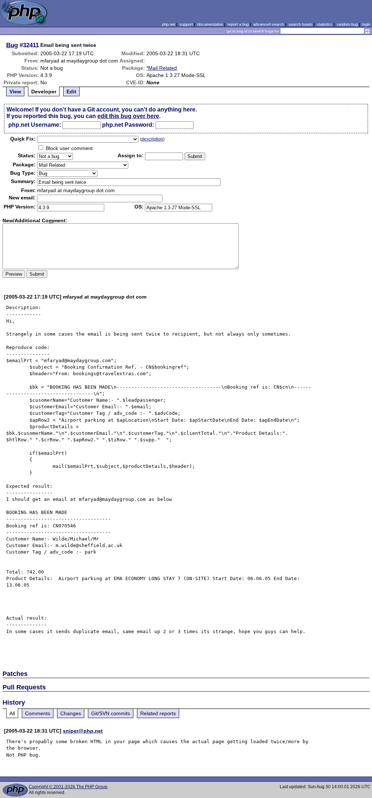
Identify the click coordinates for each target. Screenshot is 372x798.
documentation (210, 24)
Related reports (158, 713)
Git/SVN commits (110, 713)
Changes (70, 713)
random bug (347, 24)
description (152, 139)
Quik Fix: (23, 139)
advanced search (268, 24)
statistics (324, 24)
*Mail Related (161, 68)
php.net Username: (34, 125)
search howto (300, 24)
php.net (168, 24)
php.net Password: (128, 125)
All (12, 713)
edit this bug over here (128, 116)
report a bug (238, 24)
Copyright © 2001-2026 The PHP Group (68, 786)
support (186, 24)
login (366, 24)
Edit (71, 91)
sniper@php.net (83, 731)
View (15, 91)
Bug (12, 45)
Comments (37, 713)
